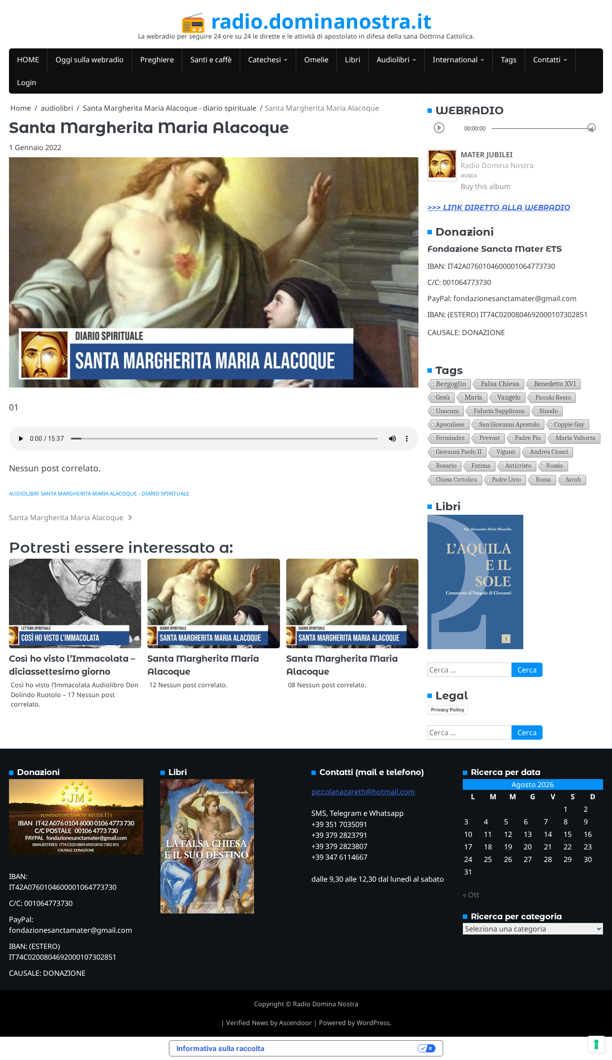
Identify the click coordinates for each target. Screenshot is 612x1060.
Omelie (316, 60)
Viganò (505, 452)
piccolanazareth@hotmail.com (363, 792)
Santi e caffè (211, 60)
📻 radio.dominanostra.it (306, 20)
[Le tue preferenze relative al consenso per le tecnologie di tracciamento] (596, 1044)
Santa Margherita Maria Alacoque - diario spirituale (115, 493)
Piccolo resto (553, 397)
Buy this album (486, 186)
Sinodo (548, 411)
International (455, 60)
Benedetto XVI (555, 383)
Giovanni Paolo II (459, 452)
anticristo (518, 466)
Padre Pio (528, 438)
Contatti (546, 60)
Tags (509, 60)
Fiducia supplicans (499, 411)
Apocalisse (450, 424)
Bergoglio (451, 383)
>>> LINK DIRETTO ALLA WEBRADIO (498, 207)
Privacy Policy (447, 710)
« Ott (471, 895)
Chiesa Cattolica (456, 479)
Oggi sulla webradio (90, 60)
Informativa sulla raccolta (220, 1048)
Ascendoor (295, 1022)
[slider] (591, 127)
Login (26, 82)
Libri (352, 60)
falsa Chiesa (500, 383)
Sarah (573, 479)
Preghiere (157, 60)
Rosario (446, 466)
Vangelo (509, 397)
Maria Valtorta (575, 438)
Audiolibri (393, 60)
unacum (447, 411)
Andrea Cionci (549, 452)
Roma (543, 479)
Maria (474, 397)
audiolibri (24, 493)
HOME (28, 60)
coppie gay (569, 424)
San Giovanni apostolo (509, 424)
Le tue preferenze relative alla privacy (345, 1048)
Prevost (489, 438)
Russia (554, 466)
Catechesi (264, 60)
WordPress (373, 1022)
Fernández (450, 438)
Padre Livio (506, 479)
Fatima (481, 466)
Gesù (443, 397)
